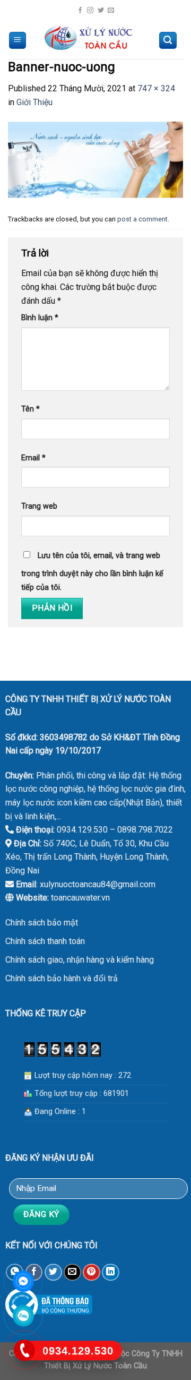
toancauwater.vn (80, 898)
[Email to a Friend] (72, 1272)
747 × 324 (156, 88)
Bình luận (39, 317)
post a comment (142, 219)
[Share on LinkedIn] (110, 1272)
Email (33, 457)
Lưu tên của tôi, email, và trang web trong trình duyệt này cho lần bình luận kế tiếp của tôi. (92, 571)
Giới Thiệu (34, 102)
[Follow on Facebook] (80, 10)
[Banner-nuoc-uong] (95, 159)
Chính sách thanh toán (45, 941)
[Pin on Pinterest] (91, 1272)
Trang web (39, 506)
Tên (30, 409)
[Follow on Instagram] (90, 10)
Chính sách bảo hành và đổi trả (61, 978)
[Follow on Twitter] (101, 10)
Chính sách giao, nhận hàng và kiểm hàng (79, 960)
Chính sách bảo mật (41, 923)
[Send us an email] (111, 10)
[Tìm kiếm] (168, 40)
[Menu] (18, 40)
